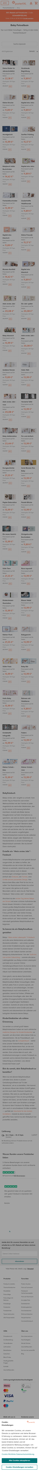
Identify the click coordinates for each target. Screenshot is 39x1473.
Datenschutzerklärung (25, 1454)
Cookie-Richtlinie (9, 1454)
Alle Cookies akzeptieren (19, 1460)
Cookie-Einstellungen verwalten (19, 1467)
